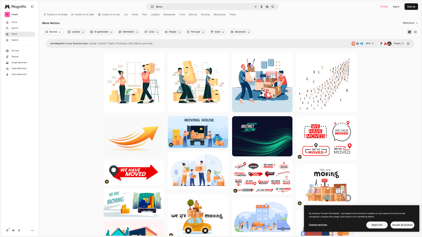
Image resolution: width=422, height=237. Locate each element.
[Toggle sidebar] (32, 6)
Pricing (384, 6)
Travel (135, 14)
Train (144, 14)
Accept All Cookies (402, 225)
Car (126, 14)
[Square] (415, 32)
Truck (182, 14)
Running (205, 14)
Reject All (377, 225)
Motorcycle (220, 14)
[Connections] (7, 230)
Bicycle (193, 14)
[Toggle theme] (19, 230)
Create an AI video (84, 14)
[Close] (408, 44)
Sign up (411, 6)
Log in (396, 6)
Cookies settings (318, 224)
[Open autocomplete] (151, 6)
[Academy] (13, 230)
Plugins (397, 43)
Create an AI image (57, 14)
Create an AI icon (111, 14)
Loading (155, 14)
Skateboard (169, 14)
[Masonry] (409, 32)
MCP (368, 43)
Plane (233, 14)
